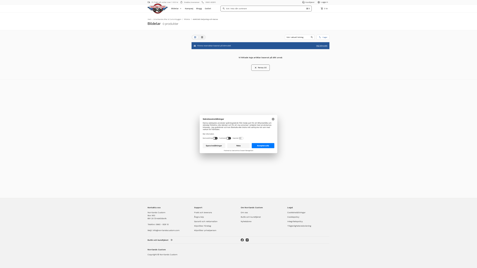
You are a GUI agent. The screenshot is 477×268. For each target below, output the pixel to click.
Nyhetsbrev (246, 221)
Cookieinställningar (296, 212)
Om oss (244, 212)
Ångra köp (199, 217)
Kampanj (189, 8)
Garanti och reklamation (205, 221)
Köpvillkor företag (202, 226)
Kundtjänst (309, 2)
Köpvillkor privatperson (205, 230)
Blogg (199, 8)
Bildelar (175, 8)
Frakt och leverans (203, 212)
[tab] (195, 37)
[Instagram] (247, 239)
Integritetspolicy (295, 221)
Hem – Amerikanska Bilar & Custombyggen (164, 19)
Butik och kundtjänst (251, 217)
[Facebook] (242, 239)
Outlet (208, 8)
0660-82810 (210, 2)
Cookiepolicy (293, 217)
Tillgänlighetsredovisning (299, 226)
